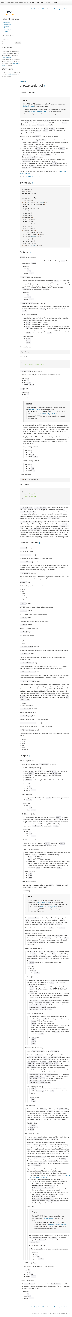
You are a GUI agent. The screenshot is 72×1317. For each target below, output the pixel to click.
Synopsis (6, 26)
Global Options (8, 30)
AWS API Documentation (33, 177)
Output (6, 31)
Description (7, 24)
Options (6, 28)
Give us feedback (7, 57)
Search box (5, 39)
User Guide (40, 2)
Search (18, 42)
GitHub (55, 2)
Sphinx (68, 1313)
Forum (48, 2)
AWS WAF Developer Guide (37, 111)
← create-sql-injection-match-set (36, 9)
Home (32, 2)
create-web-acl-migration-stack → (58, 9)
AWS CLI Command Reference (14, 2)
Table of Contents (10, 19)
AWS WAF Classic (28, 106)
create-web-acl (6, 22)
